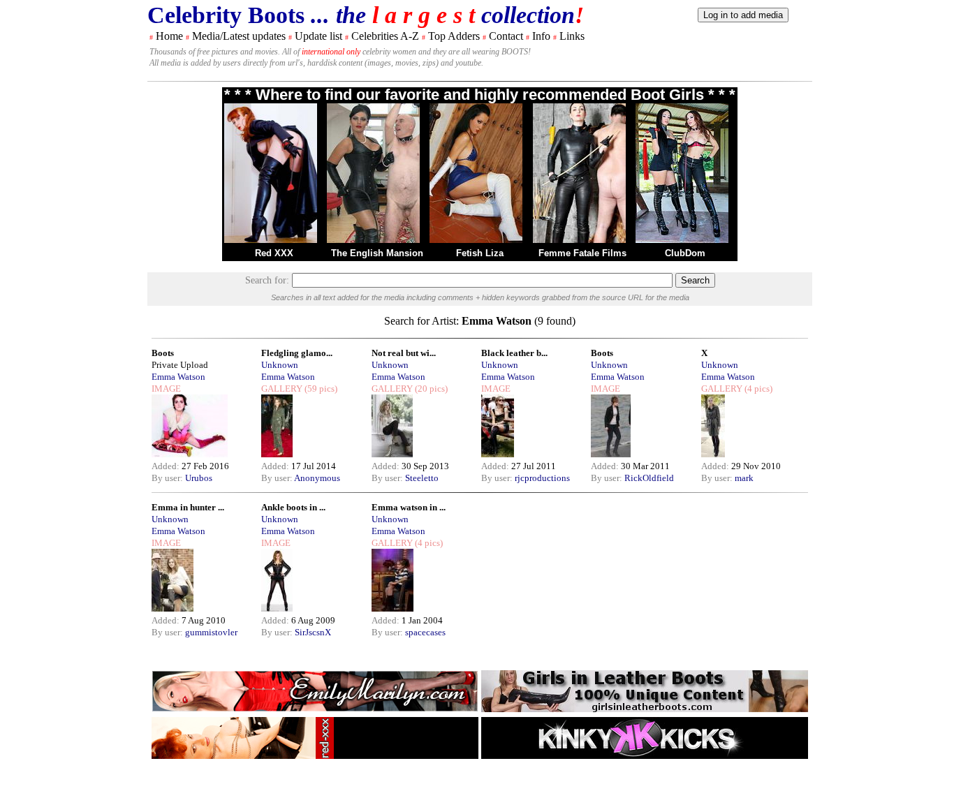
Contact (506, 36)
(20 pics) (430, 388)
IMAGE (166, 388)
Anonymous (317, 478)
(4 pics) (757, 388)
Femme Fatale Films (582, 253)
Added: (167, 466)
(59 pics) (319, 388)
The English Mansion (377, 253)
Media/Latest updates (239, 36)
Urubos (198, 478)
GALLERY (281, 388)
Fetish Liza (480, 253)
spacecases (425, 632)
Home (169, 36)
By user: (168, 478)
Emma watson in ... (409, 507)
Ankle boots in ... (293, 507)
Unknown (279, 365)
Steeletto (422, 478)
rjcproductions (542, 478)
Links (572, 36)
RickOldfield (649, 478)
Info (541, 36)
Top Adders (454, 36)
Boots (163, 353)
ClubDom (685, 253)
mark (744, 478)
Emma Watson (178, 376)
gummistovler (211, 632)
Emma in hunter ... (188, 507)
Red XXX (274, 253)
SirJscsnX (313, 632)
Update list (318, 36)
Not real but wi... (404, 353)
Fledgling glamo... (296, 353)
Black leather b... (514, 353)
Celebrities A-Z (385, 36)
